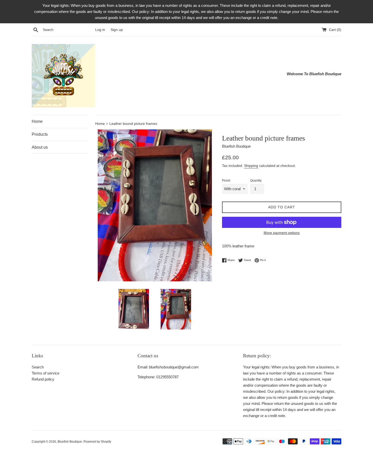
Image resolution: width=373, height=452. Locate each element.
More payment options (282, 233)
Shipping (251, 166)
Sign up (117, 30)
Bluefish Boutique (70, 441)
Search (38, 367)
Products (40, 134)
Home (37, 121)
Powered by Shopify (97, 441)
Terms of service (45, 373)
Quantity (256, 180)
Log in (100, 30)
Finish (226, 180)
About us (40, 147)
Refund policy (43, 379)
